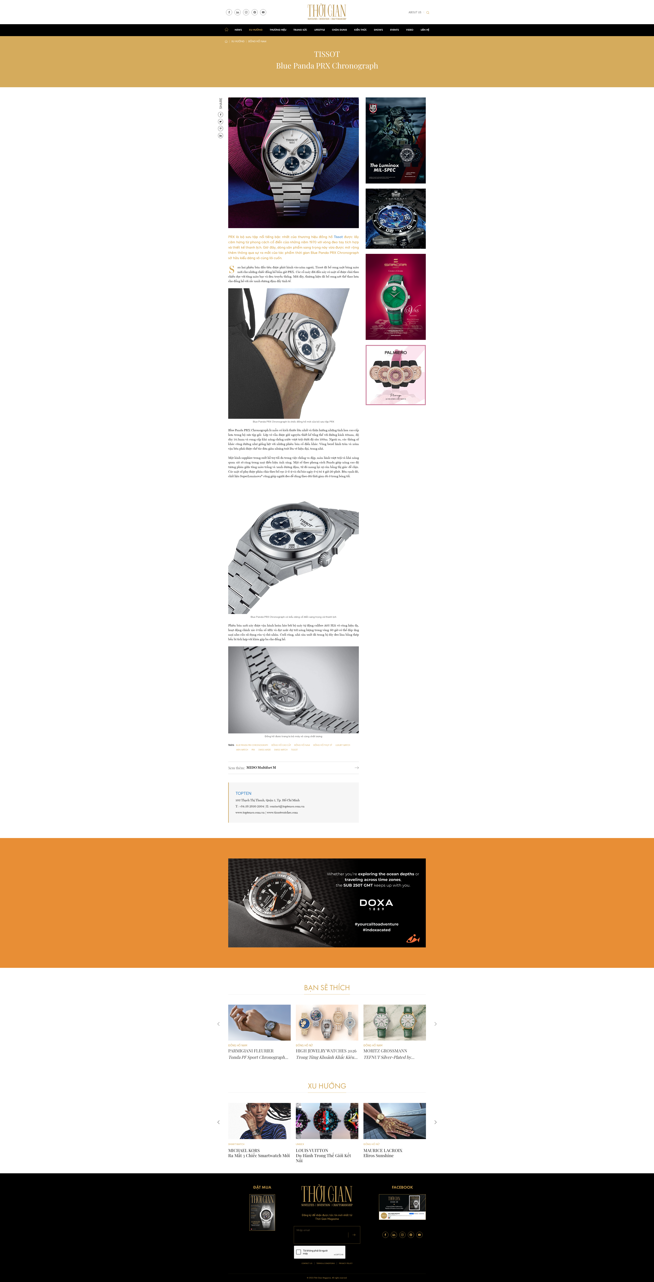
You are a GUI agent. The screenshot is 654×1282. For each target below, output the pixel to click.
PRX (253, 750)
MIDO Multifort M (261, 768)
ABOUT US (415, 12)
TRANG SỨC (300, 30)
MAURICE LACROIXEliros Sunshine (247, 1152)
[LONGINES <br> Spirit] (327, 1121)
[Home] (226, 42)
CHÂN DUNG (339, 30)
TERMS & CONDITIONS (325, 1263)
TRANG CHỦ (227, 30)
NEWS (238, 30)
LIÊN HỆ (425, 30)
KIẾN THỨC (360, 30)
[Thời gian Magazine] (327, 11)
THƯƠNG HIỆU (278, 30)
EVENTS (394, 30)
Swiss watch (281, 750)
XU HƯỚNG (255, 30)
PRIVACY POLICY (346, 1263)
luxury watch (343, 745)
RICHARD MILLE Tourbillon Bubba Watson (387, 1152)
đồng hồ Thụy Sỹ (322, 745)
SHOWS (378, 30)
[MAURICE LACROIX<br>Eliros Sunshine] (259, 1121)
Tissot (338, 237)
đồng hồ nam (302, 745)
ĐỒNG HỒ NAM (372, 1144)
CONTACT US (307, 1263)
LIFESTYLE (319, 30)
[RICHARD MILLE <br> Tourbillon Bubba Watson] (394, 1121)
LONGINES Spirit (306, 1152)
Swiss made (264, 750)
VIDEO (409, 30)
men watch (242, 750)
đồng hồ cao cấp (281, 745)
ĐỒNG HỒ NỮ (236, 1144)
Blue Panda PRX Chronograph (252, 745)
